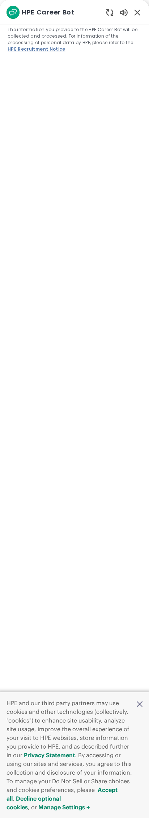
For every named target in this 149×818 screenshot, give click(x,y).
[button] (139, 703)
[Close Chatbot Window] (137, 12)
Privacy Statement (49, 755)
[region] (74, 406)
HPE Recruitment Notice (36, 49)
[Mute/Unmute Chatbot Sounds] (123, 12)
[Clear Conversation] (110, 12)
